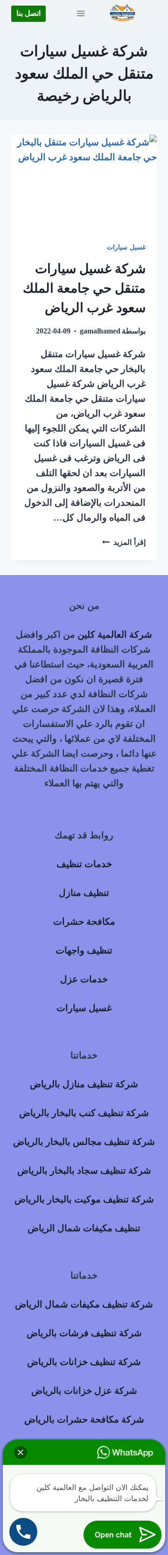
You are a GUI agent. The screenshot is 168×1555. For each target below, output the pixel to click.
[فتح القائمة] (80, 13)
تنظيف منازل (84, 893)
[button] (20, 1452)
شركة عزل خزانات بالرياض (84, 1390)
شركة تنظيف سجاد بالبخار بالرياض (84, 1170)
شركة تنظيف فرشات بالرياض (84, 1333)
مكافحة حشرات (84, 921)
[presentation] (84, 183)
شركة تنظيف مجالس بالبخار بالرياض (84, 1142)
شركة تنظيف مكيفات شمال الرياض (84, 1304)
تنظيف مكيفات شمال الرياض (84, 1228)
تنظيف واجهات (84, 950)
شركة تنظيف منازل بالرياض (84, 1084)
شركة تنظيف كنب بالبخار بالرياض (84, 1113)
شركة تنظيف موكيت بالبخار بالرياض (84, 1199)
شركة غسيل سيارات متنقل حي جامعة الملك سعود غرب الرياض (84, 288)
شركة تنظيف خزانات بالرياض (84, 1362)
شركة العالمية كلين (114, 634)
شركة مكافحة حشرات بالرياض (84, 1419)
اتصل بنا (28, 13)
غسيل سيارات (126, 247)
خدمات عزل (84, 979)
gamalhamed (100, 331)
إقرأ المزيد (124, 542)
